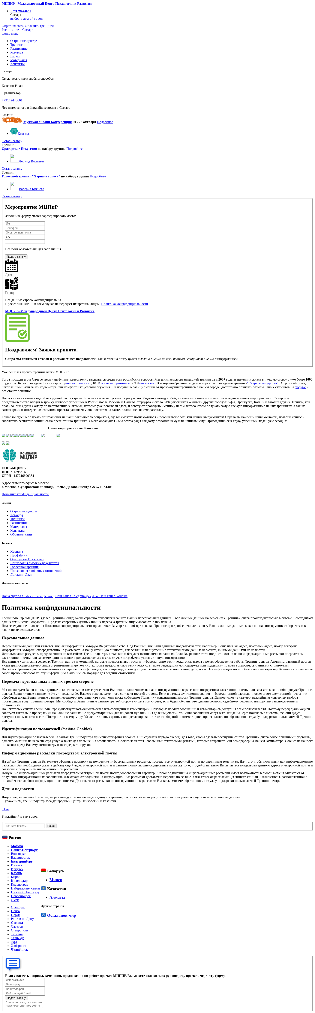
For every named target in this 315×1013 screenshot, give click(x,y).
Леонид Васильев (32, 161)
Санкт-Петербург (24, 850)
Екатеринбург (22, 861)
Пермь (15, 915)
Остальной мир (61, 915)
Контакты (17, 64)
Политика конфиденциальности (124, 304)
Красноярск (19, 884)
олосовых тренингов (114, 383)
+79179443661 (20, 11)
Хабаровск (19, 946)
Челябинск (19, 949)
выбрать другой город (26, 18)
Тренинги (17, 44)
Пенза (15, 911)
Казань (16, 873)
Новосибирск (21, 896)
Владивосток (20, 857)
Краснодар (19, 880)
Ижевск (16, 865)
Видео (15, 56)
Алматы (57, 897)
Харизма (16, 551)
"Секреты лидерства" (262, 383)
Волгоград (18, 853)
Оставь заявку (12, 141)
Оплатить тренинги (39, 26)
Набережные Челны (25, 888)
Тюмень (16, 934)
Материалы (18, 60)
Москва (17, 846)
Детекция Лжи (21, 574)
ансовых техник (77, 383)
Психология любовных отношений (36, 571)
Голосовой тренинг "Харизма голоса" (31, 176)
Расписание (17, 29)
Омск (15, 900)
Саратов (17, 926)
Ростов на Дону (22, 919)
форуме (300, 387)
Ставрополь (19, 930)
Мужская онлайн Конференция (47, 122)
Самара (17, 922)
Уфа (14, 942)
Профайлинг (19, 555)
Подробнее (105, 122)
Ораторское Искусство (19, 148)
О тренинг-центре (23, 41)
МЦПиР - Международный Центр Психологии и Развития (49, 311)
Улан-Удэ (17, 938)
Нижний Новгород (25, 892)
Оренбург (18, 907)
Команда (16, 52)
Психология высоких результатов (34, 563)
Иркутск (17, 869)
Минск (56, 880)
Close (5, 809)
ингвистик (147, 383)
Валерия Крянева (31, 189)
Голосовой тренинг (24, 567)
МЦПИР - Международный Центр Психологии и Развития (47, 3)
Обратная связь (13, 26)
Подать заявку (16, 256)
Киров (15, 877)
